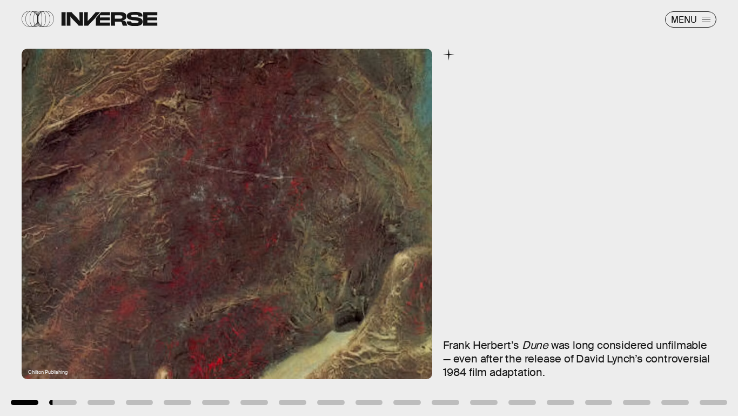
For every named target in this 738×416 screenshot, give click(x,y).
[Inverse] (109, 19)
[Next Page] (491, 208)
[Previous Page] (122, 208)
